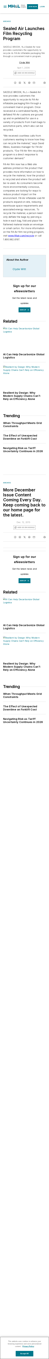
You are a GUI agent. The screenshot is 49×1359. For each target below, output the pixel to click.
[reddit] (29, 82)
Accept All (24, 1354)
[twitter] (24, 82)
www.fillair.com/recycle (21, 235)
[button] (5, 7)
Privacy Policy (28, 1346)
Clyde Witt (24, 62)
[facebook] (15, 82)
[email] (34, 82)
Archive (7, 21)
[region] (24, 1348)
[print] (44, 82)
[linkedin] (20, 82)
